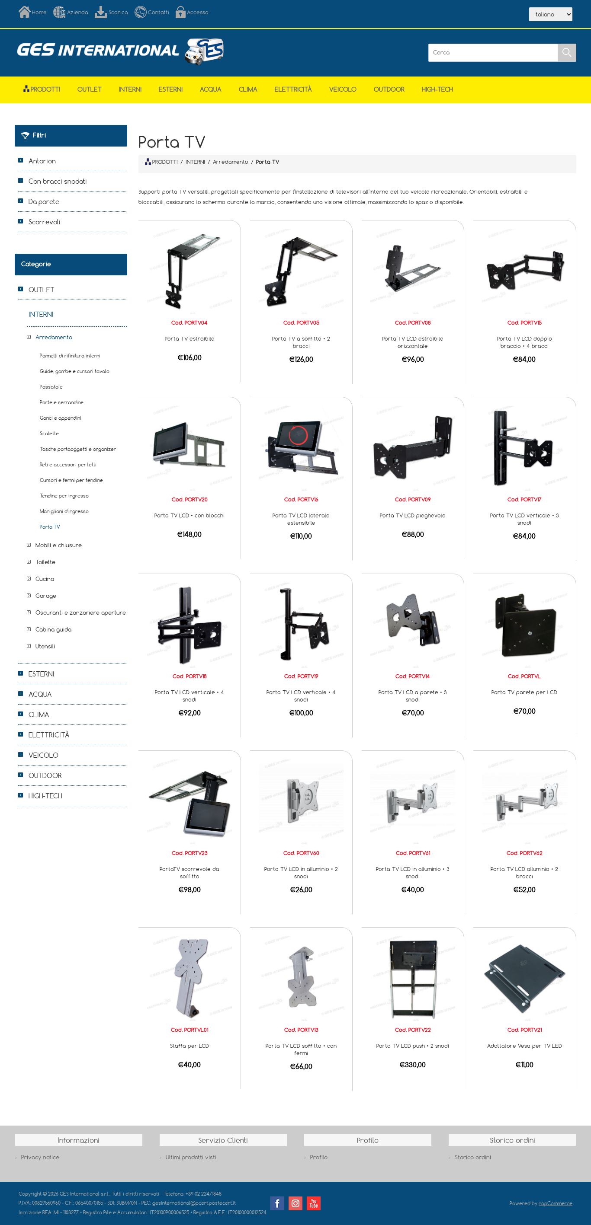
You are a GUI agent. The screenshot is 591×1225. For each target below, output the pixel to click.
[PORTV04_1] (189, 271)
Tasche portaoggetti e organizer (78, 449)
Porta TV (50, 526)
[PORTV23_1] (189, 801)
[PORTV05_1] (301, 271)
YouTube (314, 1203)
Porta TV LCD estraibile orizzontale (412, 342)
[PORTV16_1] (301, 447)
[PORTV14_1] (412, 624)
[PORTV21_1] (524, 977)
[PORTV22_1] (412, 977)
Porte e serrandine (62, 402)
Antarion (42, 160)
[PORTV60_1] (301, 801)
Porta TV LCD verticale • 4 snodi (189, 696)
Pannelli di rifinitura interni (70, 355)
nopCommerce (555, 1203)
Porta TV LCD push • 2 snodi (412, 1045)
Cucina (44, 579)
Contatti (158, 12)
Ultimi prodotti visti (191, 1157)
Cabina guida (53, 629)
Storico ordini (473, 1157)
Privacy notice (40, 1157)
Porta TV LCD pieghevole (413, 515)
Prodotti (45, 89)
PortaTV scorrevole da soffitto (189, 872)
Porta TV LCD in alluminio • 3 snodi (413, 872)
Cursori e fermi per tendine (71, 480)
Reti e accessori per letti (68, 464)
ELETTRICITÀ (293, 89)
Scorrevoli (45, 221)
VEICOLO (343, 89)
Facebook (277, 1203)
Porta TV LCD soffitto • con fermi (301, 1049)
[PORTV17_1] (524, 447)
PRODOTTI (165, 161)
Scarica (118, 12)
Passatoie (51, 386)
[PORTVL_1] (524, 624)
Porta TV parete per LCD (524, 692)
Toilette (45, 562)
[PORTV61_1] (412, 801)
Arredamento (53, 337)
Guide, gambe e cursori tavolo (74, 371)
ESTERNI (171, 89)
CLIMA (248, 89)
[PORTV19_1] (301, 624)
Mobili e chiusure (58, 545)
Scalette (49, 433)
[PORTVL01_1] (189, 977)
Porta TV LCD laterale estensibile (301, 519)
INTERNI (130, 89)
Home (39, 12)
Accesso (198, 12)
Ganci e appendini (60, 418)
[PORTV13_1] (301, 977)
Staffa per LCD (189, 1045)
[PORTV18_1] (189, 624)
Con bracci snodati (58, 181)
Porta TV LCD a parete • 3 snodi (413, 696)
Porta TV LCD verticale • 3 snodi (524, 519)
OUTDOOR (389, 89)
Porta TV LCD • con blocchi (189, 515)
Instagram (295, 1203)
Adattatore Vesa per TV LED (524, 1045)
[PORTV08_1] (412, 271)
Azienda (77, 12)
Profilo (319, 1157)
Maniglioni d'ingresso (64, 511)
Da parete (44, 201)
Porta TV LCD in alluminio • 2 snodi (301, 872)
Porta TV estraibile (190, 338)
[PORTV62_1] (524, 801)
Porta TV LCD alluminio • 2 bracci (524, 872)
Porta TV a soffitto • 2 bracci (301, 342)
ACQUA (211, 89)
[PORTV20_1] (189, 447)
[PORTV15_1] (524, 271)
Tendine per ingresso (64, 495)
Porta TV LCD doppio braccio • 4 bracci (524, 342)
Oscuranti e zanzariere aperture (80, 612)
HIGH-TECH (437, 89)
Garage (45, 596)
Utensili (45, 646)
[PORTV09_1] (412, 447)
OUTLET (89, 89)
